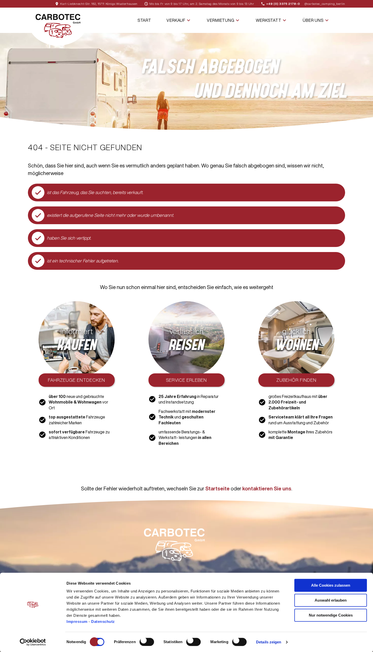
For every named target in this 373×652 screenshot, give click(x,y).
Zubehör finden (296, 380)
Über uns (316, 20)
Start (144, 20)
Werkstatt (271, 20)
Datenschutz (103, 621)
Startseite (217, 488)
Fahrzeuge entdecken (76, 380)
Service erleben (186, 380)
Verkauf (179, 20)
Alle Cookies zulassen (330, 585)
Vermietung (224, 20)
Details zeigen (268, 642)
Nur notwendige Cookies (331, 615)
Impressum (77, 621)
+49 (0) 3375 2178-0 (283, 4)
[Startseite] (58, 27)
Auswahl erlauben (331, 600)
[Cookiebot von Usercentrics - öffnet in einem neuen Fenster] (33, 642)
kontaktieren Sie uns (266, 488)
